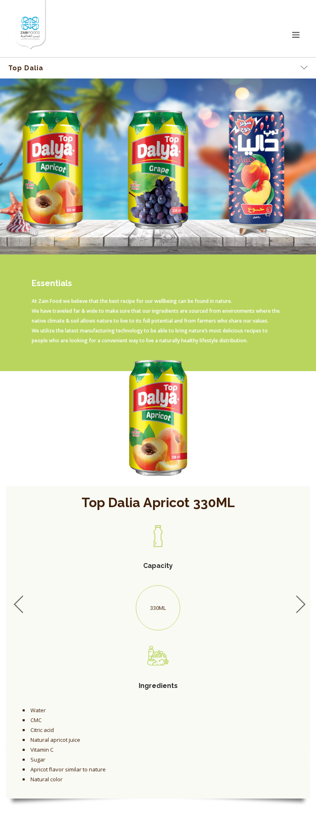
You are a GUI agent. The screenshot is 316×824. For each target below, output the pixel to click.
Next (299, 603)
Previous (16, 603)
